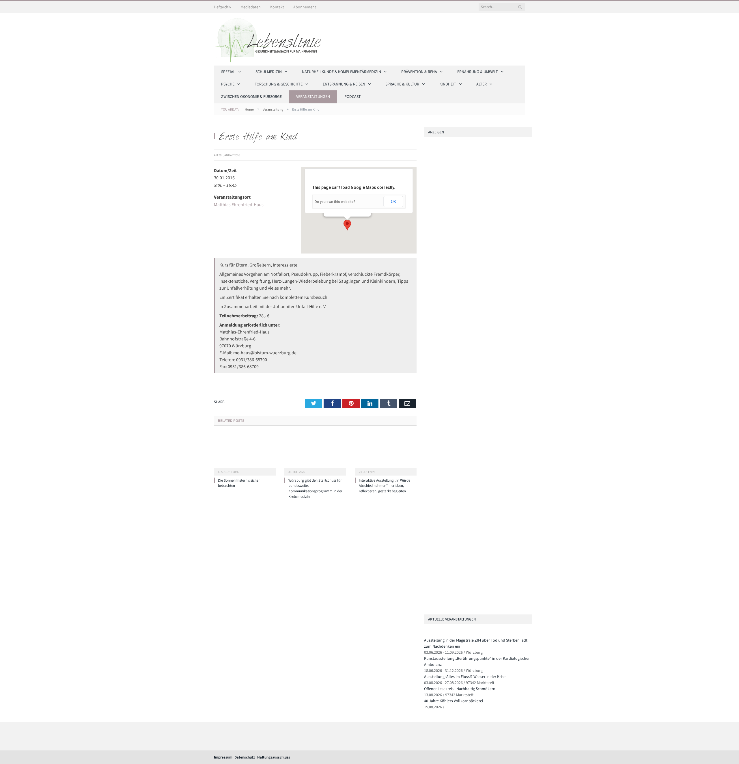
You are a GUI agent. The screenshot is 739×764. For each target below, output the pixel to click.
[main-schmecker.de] (471, 317)
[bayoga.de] (426, 238)
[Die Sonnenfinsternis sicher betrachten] (245, 454)
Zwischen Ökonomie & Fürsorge (251, 96)
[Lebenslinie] (270, 38)
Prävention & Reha (419, 71)
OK (393, 201)
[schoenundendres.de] (471, 363)
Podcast (352, 96)
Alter (481, 84)
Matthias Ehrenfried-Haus (239, 204)
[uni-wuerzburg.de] (426, 206)
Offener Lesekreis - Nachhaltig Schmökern (459, 688)
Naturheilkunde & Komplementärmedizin (341, 71)
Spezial (228, 71)
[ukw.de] (471, 173)
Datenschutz (244, 757)
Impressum (223, 757)
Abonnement (304, 7)
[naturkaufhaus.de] (426, 585)
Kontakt (277, 7)
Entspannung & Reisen (344, 84)
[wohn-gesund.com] (426, 222)
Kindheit (447, 84)
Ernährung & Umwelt (477, 71)
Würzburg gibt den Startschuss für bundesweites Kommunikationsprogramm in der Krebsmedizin (315, 488)
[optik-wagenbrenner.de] (426, 255)
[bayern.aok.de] (426, 189)
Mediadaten (250, 7)
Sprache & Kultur (402, 84)
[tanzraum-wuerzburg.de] (471, 522)
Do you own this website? (335, 202)
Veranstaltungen (313, 96)
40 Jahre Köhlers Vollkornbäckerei (453, 700)
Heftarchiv (222, 7)
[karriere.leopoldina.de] (426, 271)
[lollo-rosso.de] (471, 476)
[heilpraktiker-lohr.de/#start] (426, 601)
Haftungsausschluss (273, 757)
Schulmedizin (268, 71)
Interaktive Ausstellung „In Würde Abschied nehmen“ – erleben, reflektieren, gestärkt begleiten (384, 486)
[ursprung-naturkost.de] (471, 568)
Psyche (227, 84)
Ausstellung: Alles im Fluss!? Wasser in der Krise (464, 676)
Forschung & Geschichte (279, 84)
